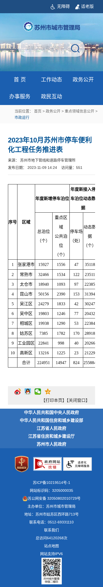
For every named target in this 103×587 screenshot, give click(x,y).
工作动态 (51, 80)
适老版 (87, 6)
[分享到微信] (38, 393)
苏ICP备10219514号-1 (51, 482)
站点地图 (51, 546)
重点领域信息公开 (79, 111)
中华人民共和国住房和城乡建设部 (51, 420)
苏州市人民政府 (51, 444)
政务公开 (83, 80)
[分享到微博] (18, 393)
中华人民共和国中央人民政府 (51, 412)
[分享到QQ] (28, 393)
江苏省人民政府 (51, 428)
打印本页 (53, 400)
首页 (37, 111)
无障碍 (63, 6)
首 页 (20, 80)
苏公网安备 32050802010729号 (54, 498)
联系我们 (51, 530)
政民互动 (51, 96)
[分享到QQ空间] (48, 393)
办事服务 (19, 96)
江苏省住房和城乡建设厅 (51, 436)
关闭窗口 (77, 400)
